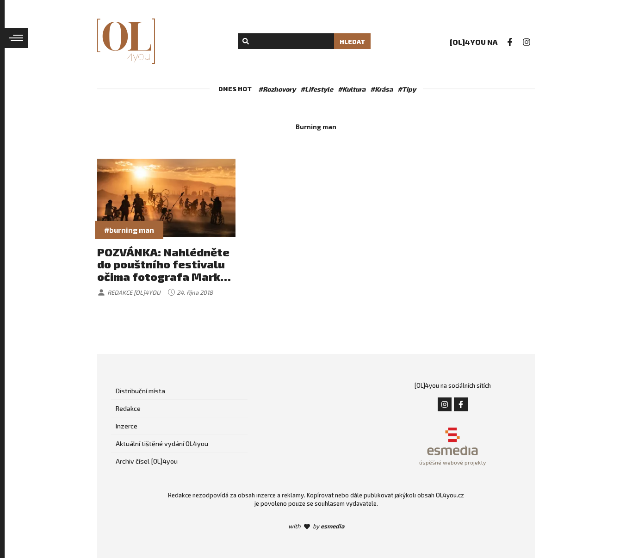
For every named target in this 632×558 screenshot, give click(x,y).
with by (316, 526)
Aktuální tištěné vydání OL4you (162, 443)
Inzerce (126, 426)
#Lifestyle (316, 89)
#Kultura (352, 89)
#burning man (129, 229)
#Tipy (406, 89)
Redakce (128, 408)
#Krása (381, 89)
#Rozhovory (277, 89)
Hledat (352, 41)
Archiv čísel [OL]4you (147, 461)
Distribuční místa (140, 391)
